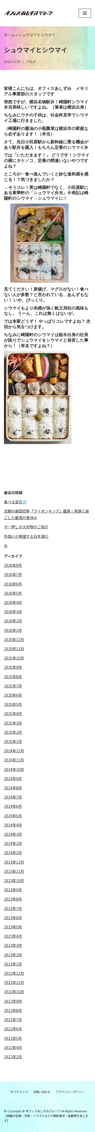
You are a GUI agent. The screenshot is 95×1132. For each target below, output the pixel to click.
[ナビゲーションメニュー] (85, 13)
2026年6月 (13, 584)
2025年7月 (13, 685)
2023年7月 (13, 908)
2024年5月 (13, 815)
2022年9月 (13, 1001)
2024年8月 (13, 787)
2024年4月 (13, 825)
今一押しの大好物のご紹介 (26, 526)
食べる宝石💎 (15, 501)
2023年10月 (14, 880)
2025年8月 (13, 676)
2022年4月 (13, 1047)
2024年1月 (13, 852)
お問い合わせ (41, 1092)
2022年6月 (13, 1028)
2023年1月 (13, 964)
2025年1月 (13, 741)
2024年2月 (13, 843)
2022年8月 (13, 1010)
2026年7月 (13, 574)
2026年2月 (13, 620)
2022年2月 (13, 1056)
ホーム (9, 34)
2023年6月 (13, 917)
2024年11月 (14, 759)
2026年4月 (13, 602)
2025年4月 (13, 713)
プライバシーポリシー (70, 1092)
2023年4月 (13, 936)
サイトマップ (19, 1092)
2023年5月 (13, 926)
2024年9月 (13, 778)
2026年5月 (13, 593)
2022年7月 (13, 1019)
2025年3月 (13, 723)
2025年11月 (14, 648)
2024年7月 (13, 797)
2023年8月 (13, 899)
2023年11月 (14, 871)
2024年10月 (14, 769)
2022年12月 (14, 973)
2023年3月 (13, 945)
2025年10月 (14, 658)
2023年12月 (14, 862)
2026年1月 (13, 630)
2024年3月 (13, 834)
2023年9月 (13, 889)
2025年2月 (13, 732)
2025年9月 (13, 667)
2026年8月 (13, 565)
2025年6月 (13, 695)
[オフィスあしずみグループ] (28, 13)
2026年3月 (13, 611)
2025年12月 (14, 639)
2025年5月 (13, 704)
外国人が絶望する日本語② (26, 536)
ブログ (31, 61)
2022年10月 (14, 991)
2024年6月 (13, 806)
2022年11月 (14, 982)
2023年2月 (13, 954)
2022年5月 (13, 1038)
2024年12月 (14, 750)
